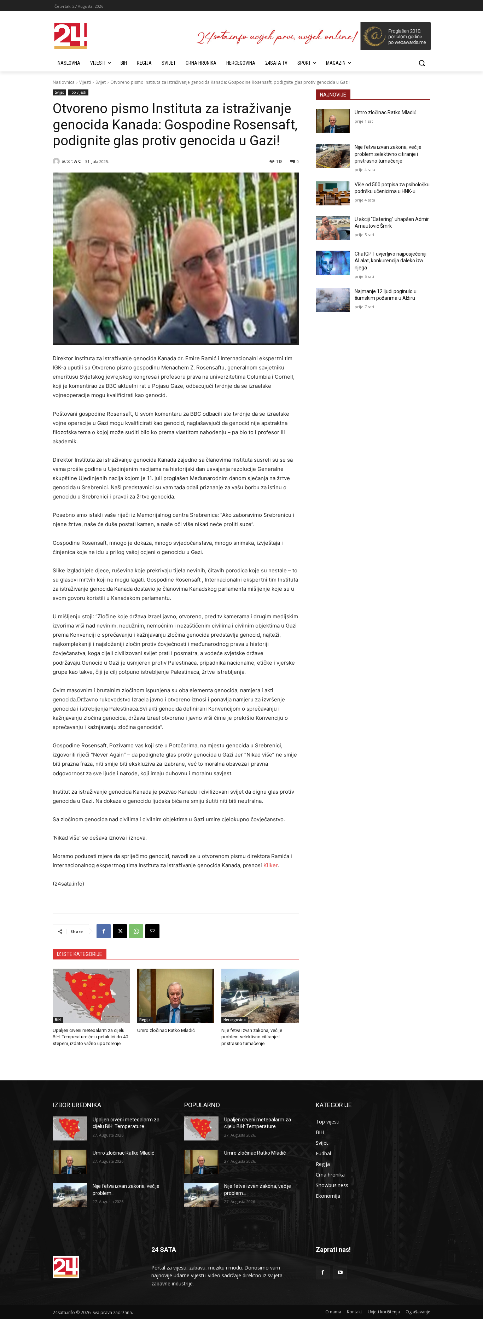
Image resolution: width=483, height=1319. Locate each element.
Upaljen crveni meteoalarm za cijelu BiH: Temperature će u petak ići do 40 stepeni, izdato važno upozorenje (90, 1037)
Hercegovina (234, 1019)
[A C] (57, 161)
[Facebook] (104, 931)
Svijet (100, 82)
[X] (120, 931)
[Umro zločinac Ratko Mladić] (176, 996)
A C (77, 161)
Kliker (270, 865)
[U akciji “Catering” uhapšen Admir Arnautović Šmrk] (333, 228)
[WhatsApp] (136, 931)
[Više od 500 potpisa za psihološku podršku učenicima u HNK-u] (333, 193)
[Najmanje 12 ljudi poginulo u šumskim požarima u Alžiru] (333, 300)
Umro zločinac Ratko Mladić (166, 1030)
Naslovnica (64, 82)
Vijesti (85, 82)
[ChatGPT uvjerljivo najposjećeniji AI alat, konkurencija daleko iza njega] (333, 263)
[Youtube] (340, 1272)
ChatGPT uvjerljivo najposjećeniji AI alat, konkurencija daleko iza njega (390, 260)
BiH (58, 1019)
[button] (421, 62)
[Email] (152, 931)
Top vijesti (78, 92)
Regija (145, 1019)
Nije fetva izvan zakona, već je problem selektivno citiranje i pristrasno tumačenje (251, 1037)
